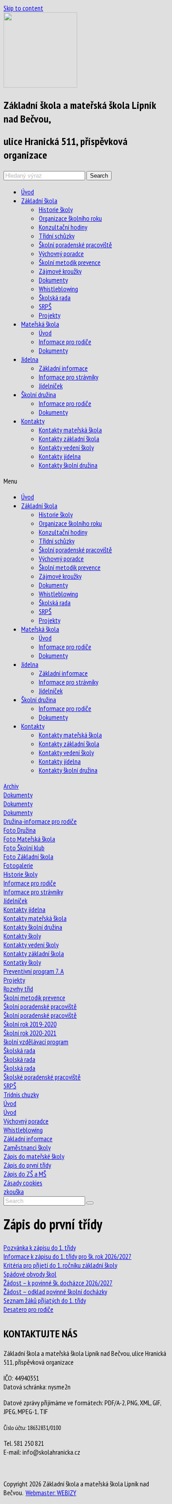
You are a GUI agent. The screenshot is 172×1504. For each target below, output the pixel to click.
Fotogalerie (18, 865)
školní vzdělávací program (36, 1041)
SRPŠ (45, 306)
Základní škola (39, 200)
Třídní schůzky (57, 235)
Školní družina (38, 394)
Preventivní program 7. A (34, 971)
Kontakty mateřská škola (70, 429)
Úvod (27, 191)
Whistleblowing (58, 288)
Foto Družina (20, 830)
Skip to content (23, 8)
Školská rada (55, 297)
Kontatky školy (22, 962)
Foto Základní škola (28, 856)
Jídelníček (51, 385)
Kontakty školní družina (68, 465)
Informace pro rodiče (65, 341)
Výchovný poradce (61, 253)
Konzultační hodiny (63, 227)
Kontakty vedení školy (66, 447)
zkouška (14, 1191)
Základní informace (63, 368)
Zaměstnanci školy (27, 1147)
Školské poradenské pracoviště (42, 1076)
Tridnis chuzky (21, 1094)
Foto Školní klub (24, 847)
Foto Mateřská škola (29, 838)
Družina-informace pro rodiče (40, 821)
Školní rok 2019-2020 (30, 1024)
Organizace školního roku (70, 218)
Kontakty (33, 421)
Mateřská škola (40, 324)
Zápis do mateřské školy (34, 1156)
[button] (86, 481)
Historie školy (56, 209)
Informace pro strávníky (68, 376)
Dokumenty (53, 279)
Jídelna (29, 359)
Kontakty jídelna (60, 456)
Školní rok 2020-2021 (30, 1032)
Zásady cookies (23, 1182)
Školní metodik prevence (70, 262)
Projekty (49, 315)
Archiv (11, 786)
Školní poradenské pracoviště (75, 244)
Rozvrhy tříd (18, 988)
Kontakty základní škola (69, 438)
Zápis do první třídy (27, 1165)
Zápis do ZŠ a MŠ (25, 1173)
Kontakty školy (22, 935)
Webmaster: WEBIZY (51, 1492)
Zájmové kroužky (60, 271)
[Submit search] (89, 1203)
